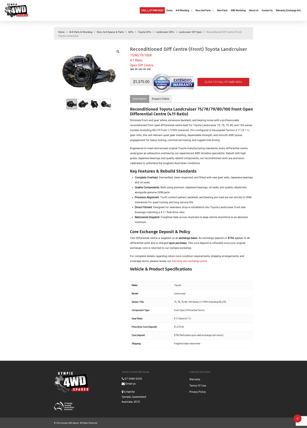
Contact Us (267, 10)
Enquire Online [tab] (160, 98)
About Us (253, 10)
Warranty (194, 379)
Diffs (131, 32)
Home (169, 10)
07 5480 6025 (133, 378)
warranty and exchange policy (189, 261)
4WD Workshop (238, 10)
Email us (130, 383)
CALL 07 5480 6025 (152, 10)
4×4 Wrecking (182, 10)
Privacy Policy (197, 391)
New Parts (222, 10)
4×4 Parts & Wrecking (80, 32)
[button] (118, 51)
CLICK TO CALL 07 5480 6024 (223, 81)
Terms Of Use (197, 385)
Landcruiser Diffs (165, 32)
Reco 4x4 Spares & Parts (110, 32)
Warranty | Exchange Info (288, 10)
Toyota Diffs (144, 32)
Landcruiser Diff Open (190, 32)
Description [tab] (139, 98)
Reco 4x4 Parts (203, 10)
